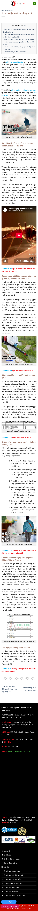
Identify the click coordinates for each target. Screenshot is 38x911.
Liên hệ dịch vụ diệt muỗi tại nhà (14, 52)
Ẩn (25, 25)
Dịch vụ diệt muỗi (7, 10)
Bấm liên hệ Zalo (9, 902)
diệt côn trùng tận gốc (14, 62)
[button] (3, 3)
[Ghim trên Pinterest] (22, 678)
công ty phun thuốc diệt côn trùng (23, 90)
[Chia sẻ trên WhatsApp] (4, 678)
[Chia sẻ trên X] (11, 678)
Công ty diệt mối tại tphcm (21, 437)
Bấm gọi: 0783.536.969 (10, 906)
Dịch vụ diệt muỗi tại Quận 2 (22, 371)
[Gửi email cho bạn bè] (19, 678)
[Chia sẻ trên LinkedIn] (26, 678)
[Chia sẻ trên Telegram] (33, 678)
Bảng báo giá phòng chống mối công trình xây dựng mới (9, 689)
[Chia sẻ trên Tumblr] (30, 678)
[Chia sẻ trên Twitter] (15, 678)
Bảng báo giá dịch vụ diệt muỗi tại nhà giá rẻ (18, 39)
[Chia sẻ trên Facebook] (8, 678)
